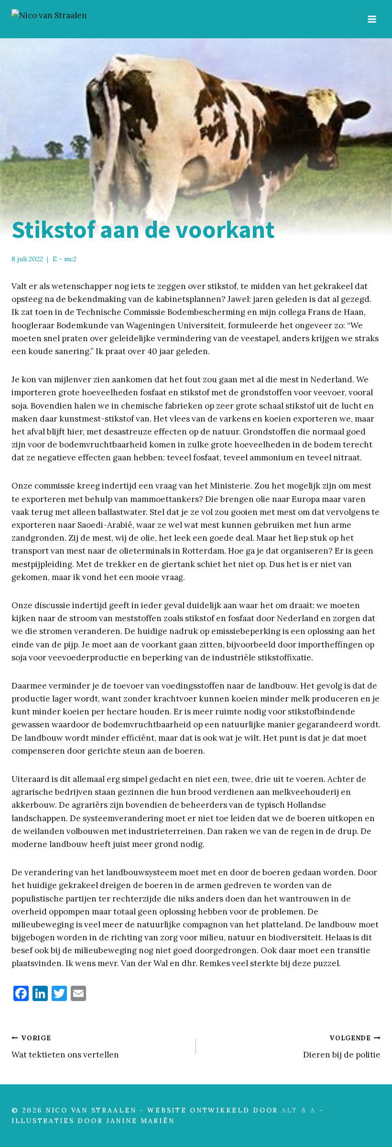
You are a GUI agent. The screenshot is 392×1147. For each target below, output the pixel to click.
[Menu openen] (372, 18)
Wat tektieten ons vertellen (65, 1047)
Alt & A (299, 1110)
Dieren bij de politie (342, 1047)
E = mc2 (64, 259)
